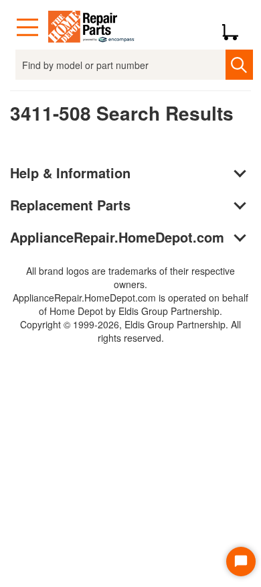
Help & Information (70, 172)
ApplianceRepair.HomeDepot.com (117, 237)
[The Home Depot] (91, 27)
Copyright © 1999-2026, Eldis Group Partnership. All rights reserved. (130, 331)
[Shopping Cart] (235, 27)
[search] (239, 65)
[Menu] (27, 27)
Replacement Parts (70, 204)
